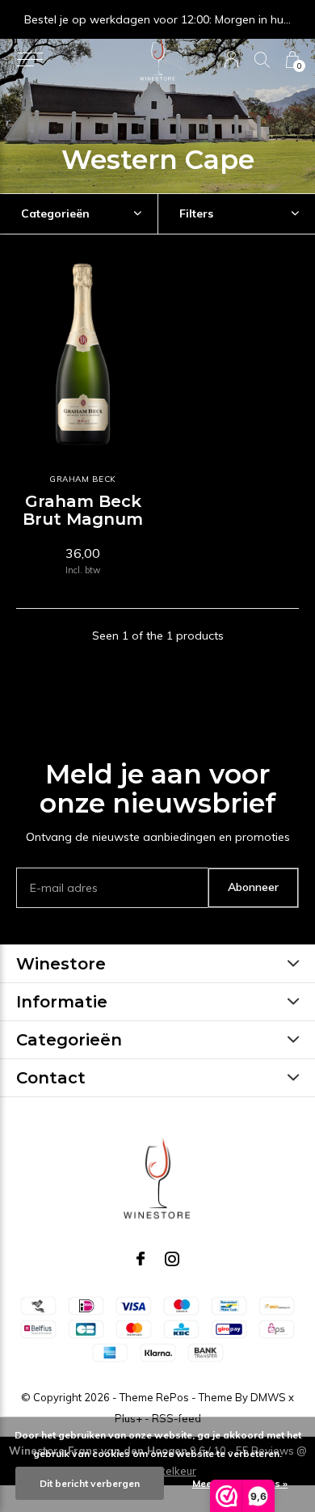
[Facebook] (140, 1259)
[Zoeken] (262, 59)
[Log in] (231, 59)
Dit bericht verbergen (90, 1483)
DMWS (268, 1397)
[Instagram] (172, 1259)
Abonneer (253, 887)
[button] (29, 59)
